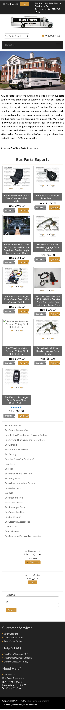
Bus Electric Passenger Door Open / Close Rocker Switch (16, 400)
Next (62, 69)
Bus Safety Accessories (16, 430)
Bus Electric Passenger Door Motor (47, 197)
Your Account (11, 633)
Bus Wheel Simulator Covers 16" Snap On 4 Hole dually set (16, 351)
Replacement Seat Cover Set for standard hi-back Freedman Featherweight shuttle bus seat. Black (17, 248)
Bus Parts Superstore (38, 700)
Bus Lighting (11, 444)
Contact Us (10, 674)
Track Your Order (13, 641)
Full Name (10, 595)
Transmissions (12, 531)
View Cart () (52, 35)
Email (8, 601)
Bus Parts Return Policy (16, 661)
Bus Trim (9, 469)
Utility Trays (11, 526)
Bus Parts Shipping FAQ (16, 654)
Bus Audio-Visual (13, 425)
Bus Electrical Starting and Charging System (26, 435)
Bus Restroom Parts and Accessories (23, 536)
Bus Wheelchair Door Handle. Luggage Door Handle (47, 247)
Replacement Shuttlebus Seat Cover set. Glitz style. (16, 198)
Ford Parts (10, 464)
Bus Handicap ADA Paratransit (19, 459)
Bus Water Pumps (13, 488)
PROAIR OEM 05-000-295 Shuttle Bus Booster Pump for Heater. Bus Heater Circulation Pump (47, 300)
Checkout (33, 562)
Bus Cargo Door (13, 517)
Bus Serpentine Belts (15, 512)
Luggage (9, 493)
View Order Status (13, 637)
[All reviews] (16, 407)
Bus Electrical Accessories (17, 521)
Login (24, 4)
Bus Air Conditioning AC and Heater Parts (25, 440)
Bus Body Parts (12, 478)
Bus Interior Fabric (14, 497)
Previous (3, 69)
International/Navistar (15, 502)
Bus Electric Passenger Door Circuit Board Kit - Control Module (16, 299)
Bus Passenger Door (15, 507)
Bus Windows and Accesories (19, 473)
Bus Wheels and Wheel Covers (20, 483)
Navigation (10, 45)
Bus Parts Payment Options (18, 657)
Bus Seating (10, 454)
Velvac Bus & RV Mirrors (16, 449)
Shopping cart (34, 551)
